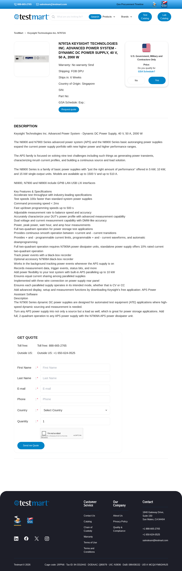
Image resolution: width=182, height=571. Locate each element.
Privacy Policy (120, 521)
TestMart (18, 33)
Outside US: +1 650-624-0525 (56, 353)
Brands (125, 16)
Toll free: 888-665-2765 (52, 345)
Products (107, 16)
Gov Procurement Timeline (130, 4)
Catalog (88, 521)
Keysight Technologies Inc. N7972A (46, 33)
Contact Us (89, 515)
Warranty (88, 536)
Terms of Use (90, 542)
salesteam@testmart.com (53, 4)
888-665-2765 (24, 4)
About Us (118, 515)
